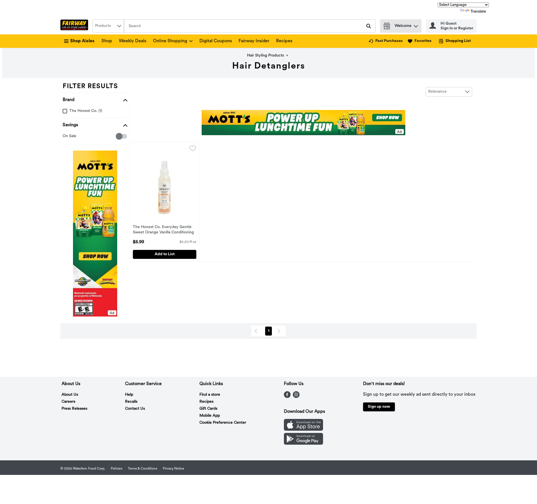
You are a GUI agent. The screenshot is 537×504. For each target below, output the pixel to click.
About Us (70, 395)
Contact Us (135, 409)
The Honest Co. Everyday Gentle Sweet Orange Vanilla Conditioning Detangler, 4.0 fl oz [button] (163, 230)
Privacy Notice (173, 468)
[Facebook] (287, 397)
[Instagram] (296, 397)
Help (129, 395)
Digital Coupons (215, 41)
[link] (385, 41)
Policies (116, 468)
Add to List (165, 254)
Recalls (131, 402)
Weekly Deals (132, 41)
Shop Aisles (82, 41)
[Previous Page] (257, 331)
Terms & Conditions (142, 468)
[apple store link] (303, 429)
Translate (478, 12)
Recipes (284, 41)
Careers (68, 402)
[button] (416, 24)
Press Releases (74, 409)
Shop (107, 41)
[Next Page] (280, 331)
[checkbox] (65, 136)
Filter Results (90, 86)
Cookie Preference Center (222, 423)
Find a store (209, 395)
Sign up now (379, 407)
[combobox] (108, 26)
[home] (75, 26)
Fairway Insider (254, 41)
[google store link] (303, 443)
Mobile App (209, 416)
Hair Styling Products (265, 55)
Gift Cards (208, 409)
